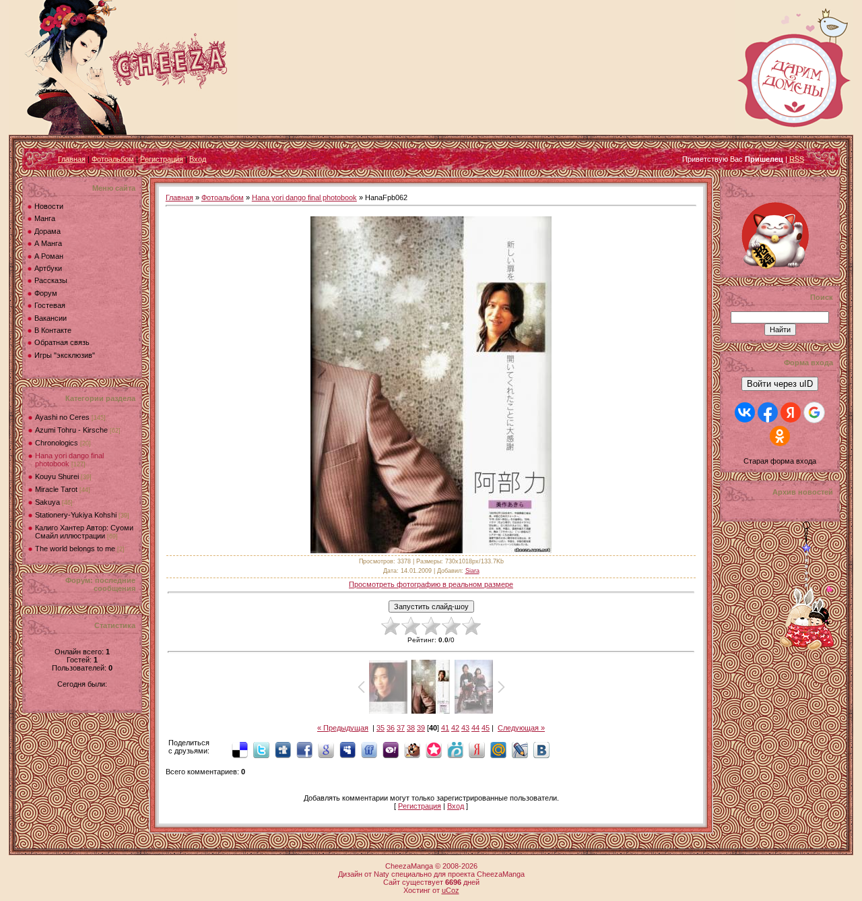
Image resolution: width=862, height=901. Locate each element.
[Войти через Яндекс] (791, 412)
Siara (472, 570)
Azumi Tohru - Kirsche (71, 430)
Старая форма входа (779, 461)
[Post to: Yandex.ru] (477, 749)
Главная (72, 159)
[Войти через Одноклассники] (780, 436)
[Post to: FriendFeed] (369, 749)
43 (465, 728)
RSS (796, 159)
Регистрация (161, 159)
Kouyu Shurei (57, 476)
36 (391, 728)
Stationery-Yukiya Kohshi (76, 515)
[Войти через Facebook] (768, 412)
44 (475, 728)
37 (401, 728)
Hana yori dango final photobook (304, 197)
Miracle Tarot (56, 489)
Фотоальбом (113, 159)
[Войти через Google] (814, 412)
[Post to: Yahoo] (390, 749)
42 (455, 728)
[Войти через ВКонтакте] (745, 412)
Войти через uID (780, 384)
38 (411, 728)
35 (380, 728)
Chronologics (56, 443)
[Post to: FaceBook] (304, 749)
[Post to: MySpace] (347, 749)
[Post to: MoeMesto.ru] (455, 749)
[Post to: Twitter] (261, 749)
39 (421, 728)
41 (445, 728)
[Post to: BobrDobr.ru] (412, 749)
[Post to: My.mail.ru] (498, 749)
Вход (197, 159)
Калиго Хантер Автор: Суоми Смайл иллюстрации (84, 532)
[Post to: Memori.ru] (433, 749)
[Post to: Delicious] (240, 749)
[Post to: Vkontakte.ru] (541, 749)
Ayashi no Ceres (62, 417)
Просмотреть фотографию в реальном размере (431, 584)
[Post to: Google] (326, 749)
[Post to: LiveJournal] (520, 749)
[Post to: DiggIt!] (283, 749)
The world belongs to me (75, 549)
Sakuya (47, 502)
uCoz (450, 890)
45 (486, 728)
